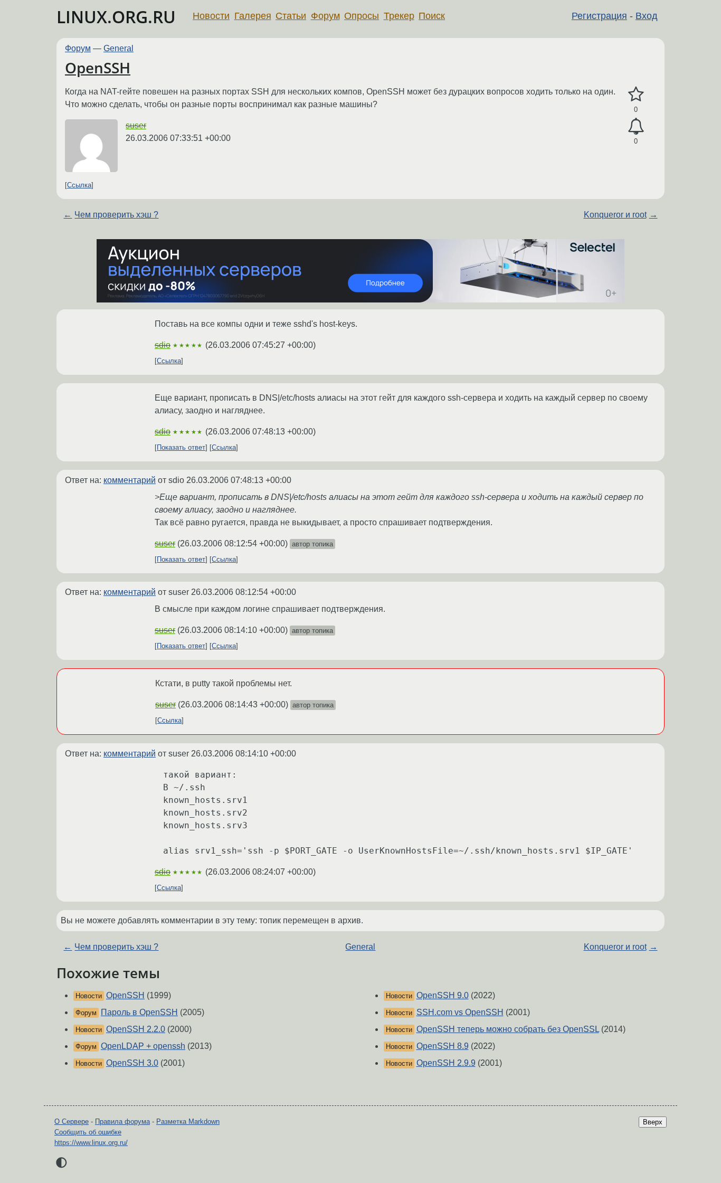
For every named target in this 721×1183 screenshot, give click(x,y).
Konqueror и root (615, 214)
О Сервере (71, 1121)
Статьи (291, 16)
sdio (162, 344)
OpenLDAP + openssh (143, 1046)
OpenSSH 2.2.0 (135, 1029)
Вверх (652, 1122)
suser (136, 125)
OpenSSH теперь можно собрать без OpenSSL (507, 1029)
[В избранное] (636, 94)
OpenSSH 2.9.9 (446, 1062)
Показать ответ (181, 447)
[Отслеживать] (636, 126)
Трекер (399, 16)
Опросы (361, 16)
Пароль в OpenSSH (139, 1012)
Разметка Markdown (188, 1121)
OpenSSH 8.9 (442, 1046)
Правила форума (122, 1121)
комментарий (129, 480)
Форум (325, 16)
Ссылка (79, 185)
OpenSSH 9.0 (442, 995)
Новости (211, 16)
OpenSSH (97, 68)
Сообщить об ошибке (87, 1132)
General (118, 48)
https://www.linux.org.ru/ (91, 1143)
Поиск (432, 16)
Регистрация (599, 16)
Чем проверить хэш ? (116, 214)
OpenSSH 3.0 (132, 1062)
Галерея (252, 16)
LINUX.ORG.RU (116, 16)
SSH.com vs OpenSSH (460, 1012)
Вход (646, 16)
